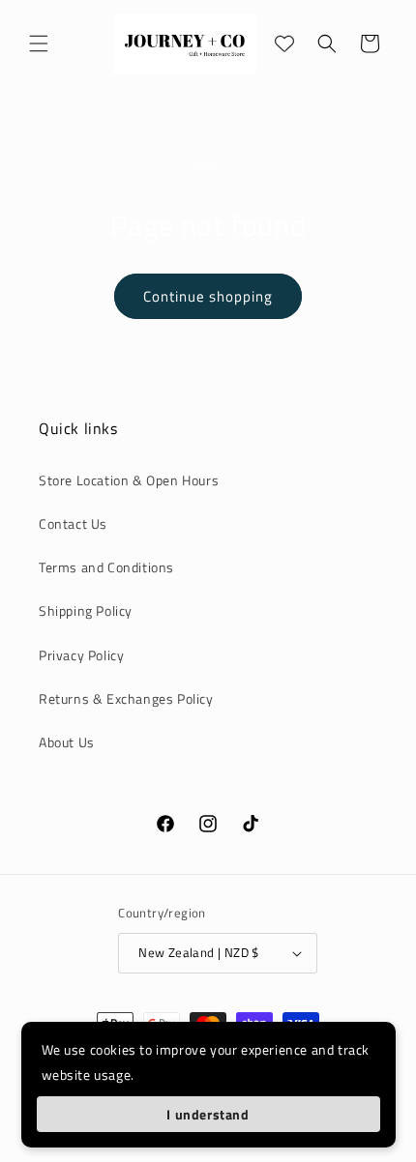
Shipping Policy (86, 610)
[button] (38, 43)
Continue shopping (208, 296)
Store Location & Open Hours (129, 480)
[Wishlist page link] (284, 43)
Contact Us (73, 523)
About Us (67, 742)
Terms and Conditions (106, 567)
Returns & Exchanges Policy (126, 698)
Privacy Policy (81, 655)
